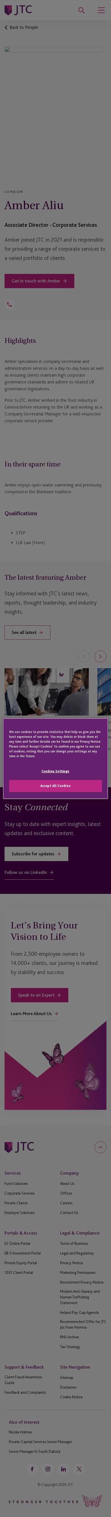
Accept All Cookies (55, 786)
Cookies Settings (55, 771)
